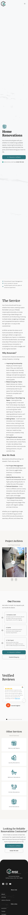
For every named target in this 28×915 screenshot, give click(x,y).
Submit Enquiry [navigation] (14, 657)
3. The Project (10, 640)
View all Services (14, 735)
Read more (17, 698)
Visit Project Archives (14, 545)
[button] (23, 700)
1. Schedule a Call (11, 614)
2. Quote (8, 627)
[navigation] (14, 157)
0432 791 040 (14, 850)
